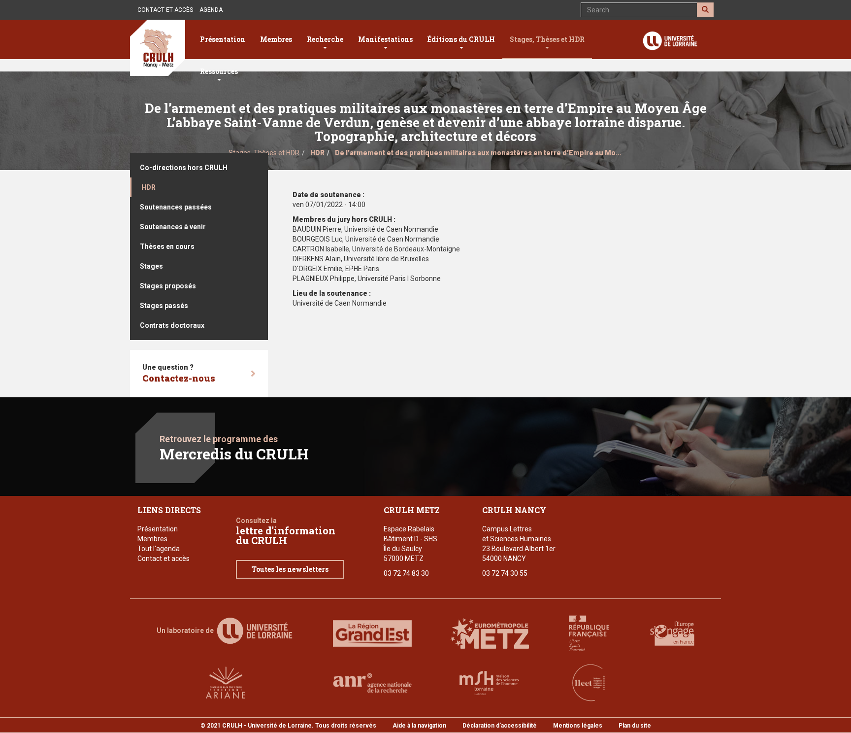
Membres (276, 39)
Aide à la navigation (419, 725)
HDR (317, 153)
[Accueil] (157, 48)
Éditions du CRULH (461, 39)
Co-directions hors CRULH (184, 168)
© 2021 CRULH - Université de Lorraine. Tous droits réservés (288, 725)
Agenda (211, 9)
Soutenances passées (176, 207)
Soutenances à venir (173, 227)
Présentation (222, 39)
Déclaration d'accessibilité (499, 725)
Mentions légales (577, 725)
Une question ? (178, 373)
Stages (151, 266)
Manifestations (385, 39)
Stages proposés (168, 286)
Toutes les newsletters (290, 569)
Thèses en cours (167, 246)
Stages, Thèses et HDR (547, 39)
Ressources (219, 71)
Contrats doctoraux (172, 325)
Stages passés (164, 306)
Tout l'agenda (158, 549)
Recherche (325, 39)
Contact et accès (165, 9)
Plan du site (635, 725)
